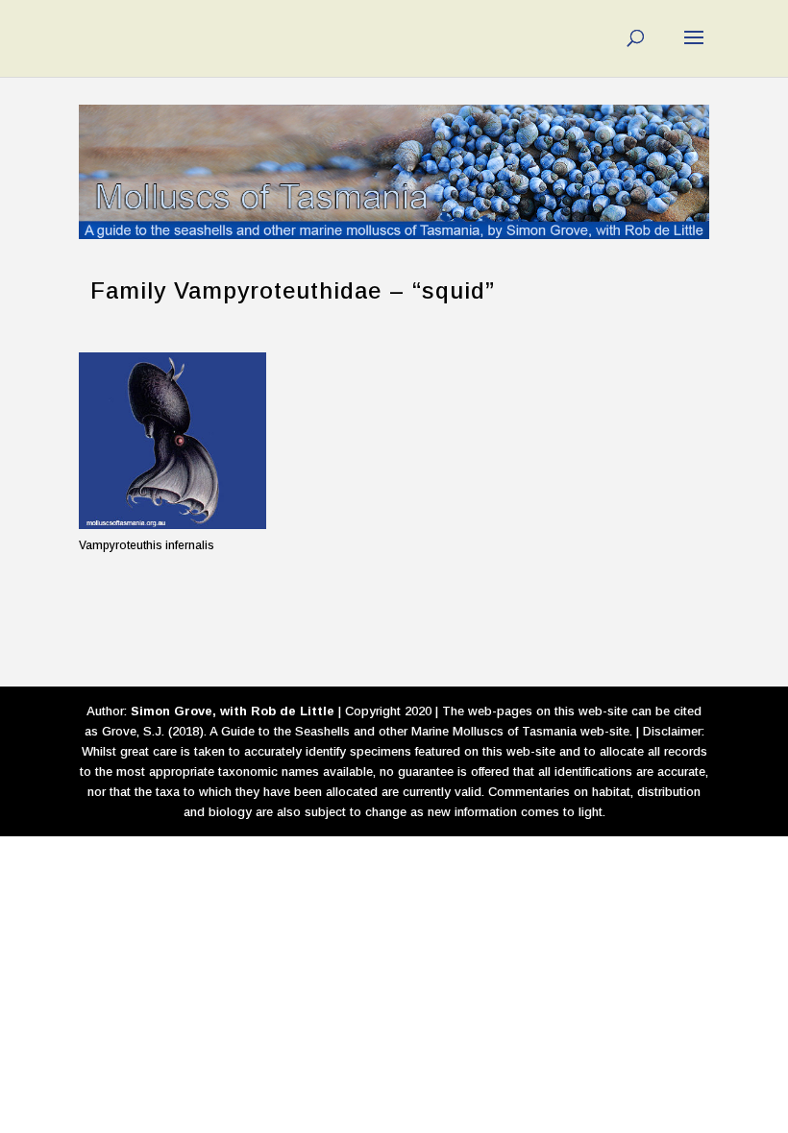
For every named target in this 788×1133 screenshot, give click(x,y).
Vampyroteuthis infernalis (146, 545)
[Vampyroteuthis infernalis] (172, 440)
